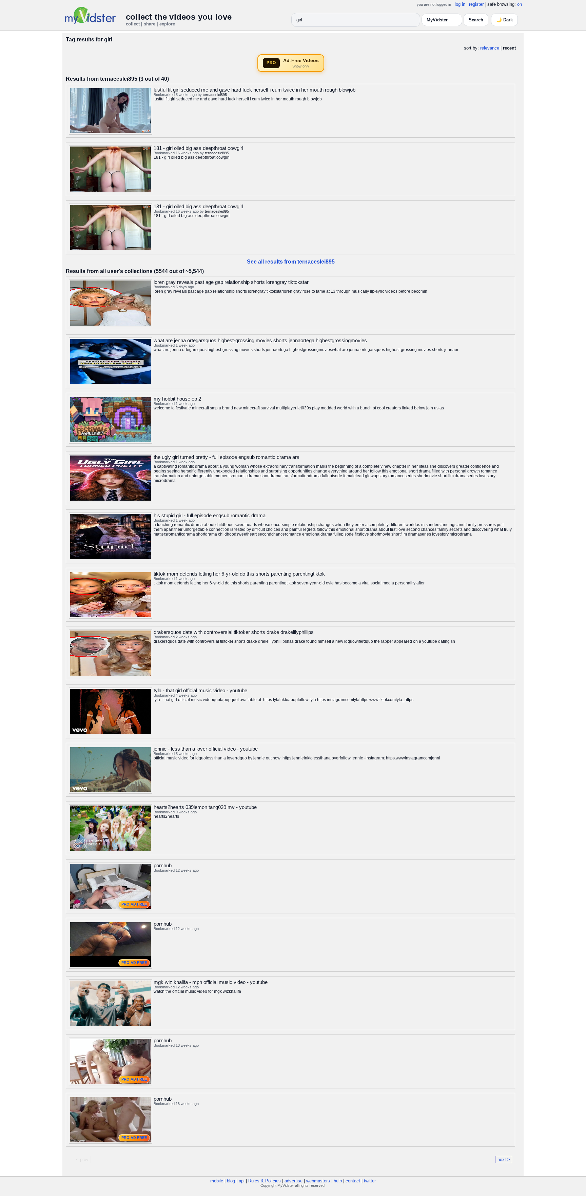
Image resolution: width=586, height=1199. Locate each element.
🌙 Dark (504, 19)
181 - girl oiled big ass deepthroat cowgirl (198, 148)
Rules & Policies (264, 1180)
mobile (216, 1180)
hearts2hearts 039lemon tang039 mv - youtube (205, 807)
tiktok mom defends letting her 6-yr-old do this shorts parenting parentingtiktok (239, 574)
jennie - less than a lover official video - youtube (206, 749)
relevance (489, 48)
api (242, 1180)
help (338, 1180)
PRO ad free (134, 904)
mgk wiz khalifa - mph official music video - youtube (211, 982)
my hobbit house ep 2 (177, 399)
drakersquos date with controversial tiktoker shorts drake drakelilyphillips (234, 632)
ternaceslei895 (215, 95)
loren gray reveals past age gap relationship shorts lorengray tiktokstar (231, 282)
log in (460, 4)
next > (503, 1159)
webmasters (318, 1180)
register (476, 4)
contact (353, 1180)
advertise (293, 1180)
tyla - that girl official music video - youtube (200, 690)
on (519, 4)
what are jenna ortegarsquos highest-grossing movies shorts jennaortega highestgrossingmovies (260, 340)
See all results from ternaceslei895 (291, 262)
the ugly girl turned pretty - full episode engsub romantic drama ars (226, 457)
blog (231, 1180)
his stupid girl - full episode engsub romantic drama (210, 515)
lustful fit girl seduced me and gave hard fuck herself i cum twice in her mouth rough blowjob (254, 90)
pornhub (163, 865)
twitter (370, 1180)
